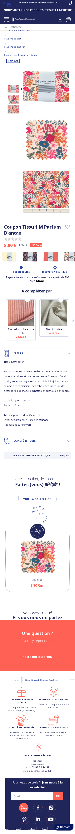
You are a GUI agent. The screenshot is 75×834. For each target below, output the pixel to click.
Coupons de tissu (13, 38)
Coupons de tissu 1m (14, 46)
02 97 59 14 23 (40, 767)
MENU (6, 21)
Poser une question (37, 657)
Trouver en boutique (54, 271)
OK (58, 796)
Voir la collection (37, 499)
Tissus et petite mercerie (17, 30)
